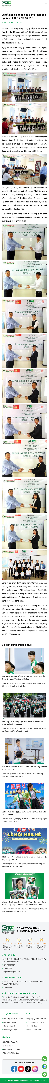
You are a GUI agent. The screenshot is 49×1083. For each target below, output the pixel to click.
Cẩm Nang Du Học (10, 1030)
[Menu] (45, 4)
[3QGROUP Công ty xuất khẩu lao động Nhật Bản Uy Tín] (14, 4)
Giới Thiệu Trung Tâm (11, 1042)
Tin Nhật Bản (32, 1026)
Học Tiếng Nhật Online (11, 1050)
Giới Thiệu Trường (9, 1022)
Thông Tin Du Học (9, 1026)
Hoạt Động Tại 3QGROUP (36, 1019)
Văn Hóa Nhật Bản (34, 1030)
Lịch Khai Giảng (8, 1046)
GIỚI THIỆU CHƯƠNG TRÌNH (13, 1019)
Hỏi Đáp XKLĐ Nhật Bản (35, 1022)
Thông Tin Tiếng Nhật (11, 1053)
